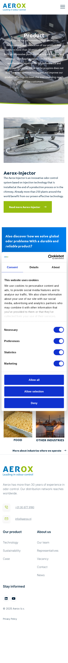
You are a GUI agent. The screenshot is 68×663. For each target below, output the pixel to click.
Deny (34, 402)
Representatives (47, 550)
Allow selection (34, 391)
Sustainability (12, 550)
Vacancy (43, 559)
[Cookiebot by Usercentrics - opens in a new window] (48, 257)
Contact (42, 567)
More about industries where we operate (37, 450)
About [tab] (56, 267)
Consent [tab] (12, 267)
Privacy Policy (10, 618)
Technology (10, 542)
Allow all (34, 379)
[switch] (58, 341)
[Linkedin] (6, 598)
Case (6, 559)
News (41, 575)
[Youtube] (13, 598)
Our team (43, 542)
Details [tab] (34, 267)
